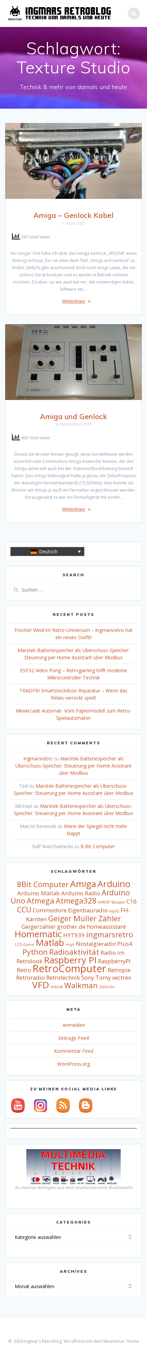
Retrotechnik (63, 977)
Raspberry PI (70, 960)
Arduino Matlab (38, 893)
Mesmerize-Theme (121, 1341)
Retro (24, 970)
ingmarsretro (38, 758)
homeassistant (106, 926)
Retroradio (30, 977)
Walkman (81, 985)
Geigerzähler (39, 926)
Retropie (119, 970)
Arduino (113, 884)
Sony (87, 977)
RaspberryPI (114, 961)
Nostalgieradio (96, 944)
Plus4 (124, 944)
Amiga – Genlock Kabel (73, 215)
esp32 (114, 911)
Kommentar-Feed (73, 1051)
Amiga (83, 884)
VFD (40, 985)
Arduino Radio (80, 893)
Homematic (38, 934)
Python (35, 952)
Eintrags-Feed (73, 1038)
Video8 (57, 986)
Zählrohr (107, 986)
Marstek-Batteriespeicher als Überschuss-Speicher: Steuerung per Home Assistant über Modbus (73, 765)
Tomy (103, 977)
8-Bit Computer (98, 846)
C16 (131, 901)
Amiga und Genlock (73, 416)
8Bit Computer (43, 884)
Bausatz (118, 902)
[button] (47, 551)
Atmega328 (76, 901)
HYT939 (74, 935)
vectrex (121, 977)
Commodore (50, 910)
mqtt (70, 944)
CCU (24, 909)
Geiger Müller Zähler (84, 918)
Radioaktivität (74, 952)
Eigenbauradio (88, 910)
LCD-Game (24, 944)
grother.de (71, 926)
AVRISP (104, 902)
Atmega (40, 901)
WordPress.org (73, 1064)
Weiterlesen (73, 301)
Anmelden (74, 1025)
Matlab (50, 942)
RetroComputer (69, 968)
